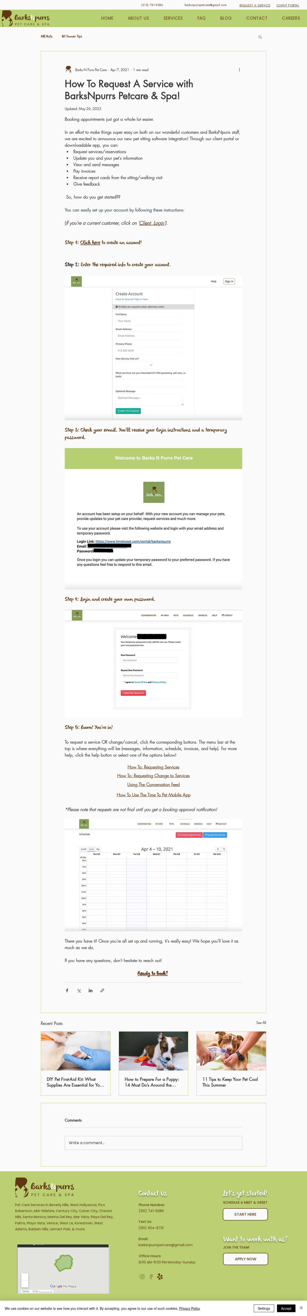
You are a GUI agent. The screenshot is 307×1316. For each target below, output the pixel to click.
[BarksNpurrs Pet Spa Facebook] (151, 1276)
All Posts (46, 36)
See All (261, 1022)
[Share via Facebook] (67, 990)
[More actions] (239, 69)
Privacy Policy (189, 1308)
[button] (260, 37)
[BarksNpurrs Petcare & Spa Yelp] (160, 1276)
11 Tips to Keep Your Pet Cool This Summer (230, 1082)
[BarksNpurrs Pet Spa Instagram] (142, 1276)
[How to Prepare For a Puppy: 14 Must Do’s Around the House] (153, 1051)
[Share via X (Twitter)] (79, 990)
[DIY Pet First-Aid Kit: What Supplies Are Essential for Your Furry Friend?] (75, 1051)
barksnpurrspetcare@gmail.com (165, 1245)
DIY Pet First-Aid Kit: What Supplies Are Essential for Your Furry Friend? (75, 1082)
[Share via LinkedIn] (90, 990)
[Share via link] (102, 990)
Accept (286, 1308)
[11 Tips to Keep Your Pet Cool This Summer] (231, 1051)
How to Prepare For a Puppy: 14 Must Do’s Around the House (152, 1082)
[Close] (301, 1308)
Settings (264, 1308)
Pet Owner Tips (72, 36)
